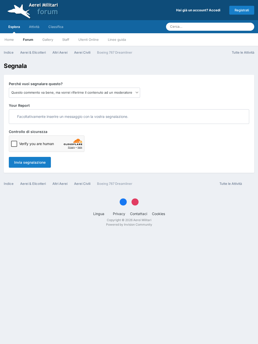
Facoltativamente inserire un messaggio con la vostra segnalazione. (72, 116)
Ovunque (230, 26)
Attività (34, 27)
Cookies (158, 214)
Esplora (14, 27)
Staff (65, 40)
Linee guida (117, 40)
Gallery (47, 40)
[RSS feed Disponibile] (249, 183)
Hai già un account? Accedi (199, 10)
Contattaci (138, 214)
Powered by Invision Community (129, 224)
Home (9, 40)
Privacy (119, 214)
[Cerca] (249, 27)
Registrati (242, 10)
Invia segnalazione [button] (30, 162)
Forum (28, 40)
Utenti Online (88, 40)
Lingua (99, 214)
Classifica (55, 27)
